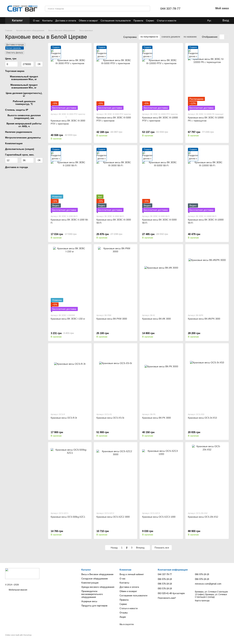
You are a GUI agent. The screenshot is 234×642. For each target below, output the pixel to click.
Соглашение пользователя (116, 20)
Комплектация (13, 143)
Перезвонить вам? (167, 598)
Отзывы (124, 612)
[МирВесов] (22, 573)
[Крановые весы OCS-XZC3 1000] (161, 477)
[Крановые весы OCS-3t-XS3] (207, 378)
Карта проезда (202, 600)
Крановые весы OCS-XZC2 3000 (113, 517)
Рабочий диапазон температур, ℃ (24, 102)
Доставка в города (16, 167)
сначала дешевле (171, 36)
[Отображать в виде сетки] (222, 37)
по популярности (149, 36)
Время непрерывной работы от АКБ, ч (24, 125)
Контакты (47, 20)
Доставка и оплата (65, 20)
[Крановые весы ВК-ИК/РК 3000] (207, 279)
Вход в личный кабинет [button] (132, 574)
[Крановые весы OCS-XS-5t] (115, 378)
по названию (190, 36)
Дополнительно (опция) (19, 149)
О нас (36, 20)
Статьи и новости (166, 20)
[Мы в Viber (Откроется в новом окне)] (185, 20)
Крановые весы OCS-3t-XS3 (202, 418)
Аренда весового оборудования (97, 587)
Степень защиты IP (16, 109)
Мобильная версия (17, 590)
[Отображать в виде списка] (226, 37)
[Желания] (202, 8)
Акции (123, 617)
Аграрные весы (89, 601)
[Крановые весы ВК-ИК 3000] (161, 279)
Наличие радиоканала (18, 132)
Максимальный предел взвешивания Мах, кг (24, 78)
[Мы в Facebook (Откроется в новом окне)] (193, 20)
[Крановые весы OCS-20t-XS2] (207, 477)
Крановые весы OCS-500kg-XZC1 (68, 517)
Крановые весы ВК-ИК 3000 (156, 318)
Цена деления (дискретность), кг (24, 94)
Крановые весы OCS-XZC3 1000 (158, 517)
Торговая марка (14, 71)
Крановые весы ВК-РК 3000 (156, 418)
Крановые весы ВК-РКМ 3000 (111, 318)
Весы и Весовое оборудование (97, 574)
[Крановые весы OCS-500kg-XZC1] (70, 477)
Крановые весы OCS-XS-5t (110, 418)
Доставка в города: (15, 44)
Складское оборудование (94, 578)
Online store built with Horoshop (18, 635)
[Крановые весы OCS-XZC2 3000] (115, 477)
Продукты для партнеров (94, 605)
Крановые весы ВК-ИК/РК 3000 (204, 318)
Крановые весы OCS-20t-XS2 (203, 517)
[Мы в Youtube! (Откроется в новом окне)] (197, 20)
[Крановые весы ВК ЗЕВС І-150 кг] (70, 279)
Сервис (150, 20)
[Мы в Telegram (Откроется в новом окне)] (189, 20)
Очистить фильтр (14, 52)
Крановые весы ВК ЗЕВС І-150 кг (68, 318)
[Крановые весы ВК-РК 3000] (161, 378)
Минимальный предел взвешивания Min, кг (24, 86)
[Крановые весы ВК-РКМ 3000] (115, 279)
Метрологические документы (23, 137)
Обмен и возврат (88, 20)
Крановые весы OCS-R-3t (64, 418)
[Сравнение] (193, 8)
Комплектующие (89, 582)
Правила (138, 20)
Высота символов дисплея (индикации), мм (24, 116)
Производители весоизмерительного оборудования (92, 594)
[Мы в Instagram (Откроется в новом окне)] (201, 20)
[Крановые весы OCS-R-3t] (70, 378)
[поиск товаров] (147, 8)
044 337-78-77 (170, 8)
